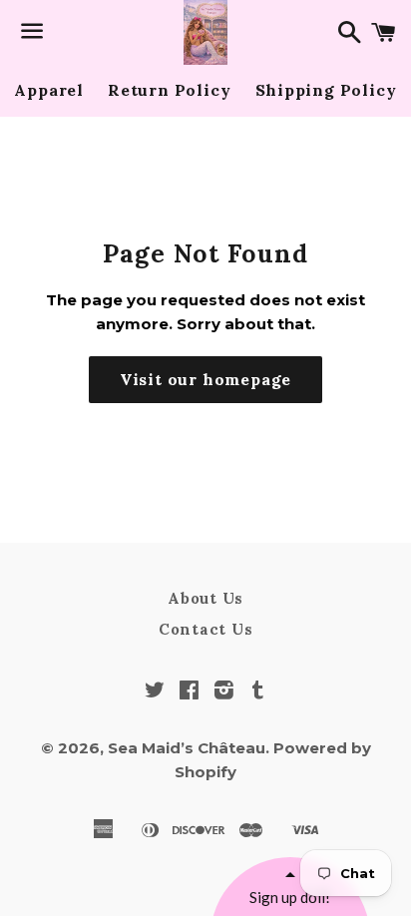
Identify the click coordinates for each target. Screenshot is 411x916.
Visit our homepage (205, 379)
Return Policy (169, 90)
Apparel (49, 90)
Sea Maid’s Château (186, 747)
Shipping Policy (326, 90)
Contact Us (206, 629)
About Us (205, 598)
